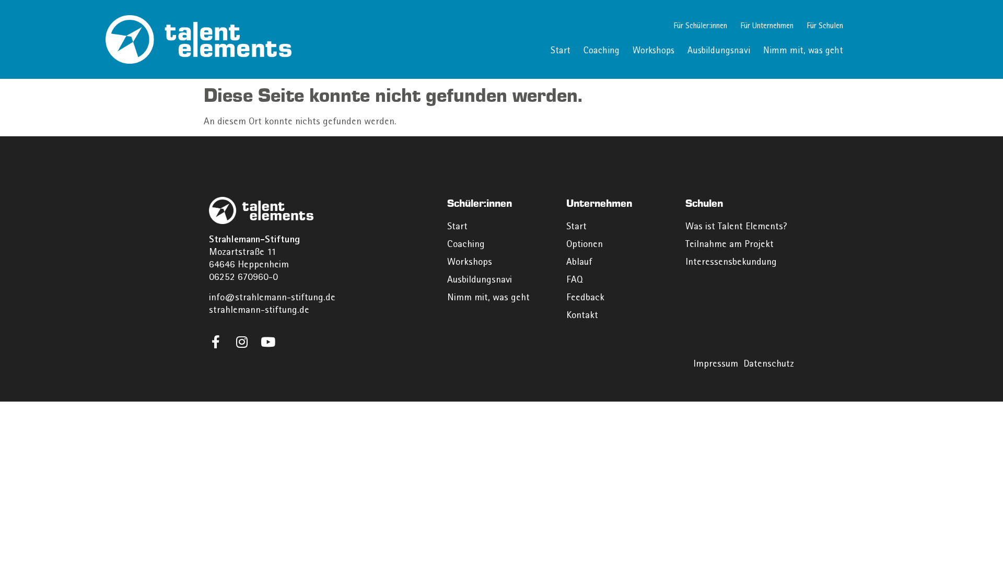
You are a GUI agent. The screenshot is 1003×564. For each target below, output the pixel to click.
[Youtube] (267, 341)
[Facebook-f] (215, 341)
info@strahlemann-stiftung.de (272, 298)
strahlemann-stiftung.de (259, 311)
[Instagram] (241, 341)
